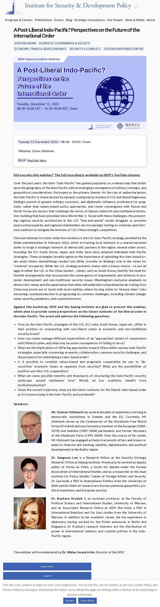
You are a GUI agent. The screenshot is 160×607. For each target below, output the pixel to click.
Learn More (87, 600)
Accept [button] (70, 600)
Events (59, 20)
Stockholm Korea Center (123, 48)
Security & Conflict (85, 48)
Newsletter (47, 566)
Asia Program (25, 43)
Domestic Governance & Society (64, 43)
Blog (69, 20)
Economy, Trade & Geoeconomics (41, 48)
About (151, 20)
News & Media (135, 20)
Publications (43, 20)
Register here (36, 160)
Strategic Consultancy (90, 20)
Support (47, 575)
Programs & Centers (19, 20)
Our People (115, 20)
